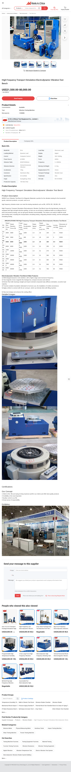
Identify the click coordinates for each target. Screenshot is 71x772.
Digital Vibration (7, 750)
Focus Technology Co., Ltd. (23, 764)
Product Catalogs (28, 698)
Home (3, 13)
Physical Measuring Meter (23, 728)
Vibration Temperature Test (24, 750)
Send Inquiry (18, 98)
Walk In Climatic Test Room (26, 702)
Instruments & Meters (12, 13)
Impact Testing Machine (54, 728)
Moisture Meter (7, 728)
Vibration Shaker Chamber (43, 702)
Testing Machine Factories (10, 741)
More (3, 758)
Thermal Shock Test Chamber (44, 705)
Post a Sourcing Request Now (55, 596)
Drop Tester (39, 709)
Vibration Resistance (28, 746)
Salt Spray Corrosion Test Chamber (27, 709)
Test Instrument (23, 13)
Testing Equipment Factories (30, 741)
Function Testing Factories (10, 746)
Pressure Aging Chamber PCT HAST (27, 705)
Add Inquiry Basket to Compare (36, 71)
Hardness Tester (39, 728)
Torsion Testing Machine (27, 733)
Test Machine (32, 13)
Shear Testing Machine (9, 733)
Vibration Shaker (57, 702)
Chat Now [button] (54, 98)
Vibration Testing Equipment (46, 746)
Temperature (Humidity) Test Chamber (13, 702)
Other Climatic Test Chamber (60, 709)
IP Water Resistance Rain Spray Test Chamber (10, 709)
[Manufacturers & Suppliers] (35, 3)
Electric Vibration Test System (44, 750)
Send (17, 595)
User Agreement (46, 764)
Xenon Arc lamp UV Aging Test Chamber (60, 705)
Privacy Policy (62, 764)
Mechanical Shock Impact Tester (10, 705)
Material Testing (46, 741)
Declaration (55, 764)
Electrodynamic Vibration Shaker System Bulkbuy (17, 755)
